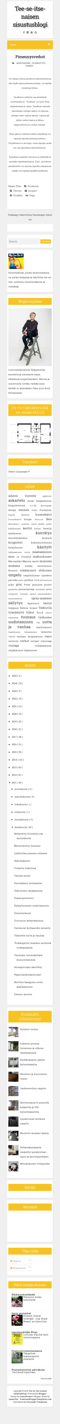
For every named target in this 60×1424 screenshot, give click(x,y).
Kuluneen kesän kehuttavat (32, 1298)
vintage (21, 645)
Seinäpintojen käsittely (28, 967)
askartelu (17, 500)
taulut (47, 603)
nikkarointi (29, 570)
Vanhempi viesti (42, 214)
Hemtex (28, 514)
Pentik (37, 580)
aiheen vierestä (25, 496)
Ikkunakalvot (22, 860)
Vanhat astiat (22, 875)
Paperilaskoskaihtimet (27, 974)
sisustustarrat (19, 598)
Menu (13, 45)
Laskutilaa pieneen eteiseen (30, 853)
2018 (14, 729)
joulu (42, 523)
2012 (14, 774)
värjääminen (16, 650)
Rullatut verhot (29, 1029)
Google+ (32, 190)
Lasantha (14, 1399)
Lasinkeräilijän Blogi (24, 1332)
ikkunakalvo (14, 524)
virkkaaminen (43, 645)
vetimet (35, 641)
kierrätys (44, 532)
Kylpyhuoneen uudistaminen (31, 905)
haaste (14, 514)
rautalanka (41, 589)
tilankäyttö (39, 63)
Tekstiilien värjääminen (28, 890)
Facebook (32, 186)
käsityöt (44, 547)
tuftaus (48, 612)
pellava (29, 580)
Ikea (49, 519)
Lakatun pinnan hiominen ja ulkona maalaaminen (32, 1048)
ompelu (15, 574)
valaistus (46, 631)
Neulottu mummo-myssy (34, 1133)
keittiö (28, 528)
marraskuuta (22, 796)
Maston (27, 561)
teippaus (14, 607)
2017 (14, 736)
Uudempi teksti (17, 214)
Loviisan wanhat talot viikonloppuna (35, 1336)
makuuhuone (23, 63)
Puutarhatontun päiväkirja (28, 1369)
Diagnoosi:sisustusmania (27, 1350)
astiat (31, 500)
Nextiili (14, 570)
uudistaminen (22, 621)
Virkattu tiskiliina (25, 868)
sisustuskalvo (45, 594)
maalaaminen (42, 552)
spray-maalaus (41, 598)
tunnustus (14, 617)
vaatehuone (16, 632)
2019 (14, 721)
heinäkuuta (22, 819)
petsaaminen (46, 580)
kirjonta (47, 537)
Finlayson (46, 510)
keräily (47, 528)
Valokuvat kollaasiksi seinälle (32, 927)
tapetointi (35, 603)
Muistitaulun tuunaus (27, 845)
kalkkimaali (15, 528)
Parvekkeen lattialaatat (28, 883)
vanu (48, 636)
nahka (31, 565)
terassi (33, 607)
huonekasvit (16, 519)
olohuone (45, 570)
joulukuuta (21, 788)
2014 (15, 759)
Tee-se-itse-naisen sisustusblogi (30, 16)
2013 (14, 767)
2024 (15, 683)
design (13, 510)
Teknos (24, 607)
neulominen (44, 565)
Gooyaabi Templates (37, 1402)
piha (12, 584)
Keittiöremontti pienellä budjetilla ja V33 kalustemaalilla (34, 1107)
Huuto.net (40, 519)
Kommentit (19, 1267)
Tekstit (16, 1261)
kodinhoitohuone (41, 542)
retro (49, 589)
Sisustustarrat (22, 913)
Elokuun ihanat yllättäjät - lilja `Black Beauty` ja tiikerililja (35, 1318)
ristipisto (14, 594)
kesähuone (22, 533)
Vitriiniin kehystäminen (28, 920)
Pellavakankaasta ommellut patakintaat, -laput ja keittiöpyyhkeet (34, 1152)
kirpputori (19, 542)
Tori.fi (40, 612)
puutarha (13, 589)
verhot (29, 66)
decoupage (46, 505)
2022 (14, 698)
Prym (28, 584)
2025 (14, 675)
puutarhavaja (26, 589)
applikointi (47, 496)
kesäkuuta (21, 827)
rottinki (25, 594)
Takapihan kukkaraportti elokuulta (31, 1356)
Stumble (17, 195)
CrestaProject (26, 1396)
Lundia (28, 552)
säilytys (17, 602)
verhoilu (14, 641)
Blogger (42, 1393)
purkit (48, 584)
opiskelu (46, 575)
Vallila (12, 636)
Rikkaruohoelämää (23, 1294)
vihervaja (46, 641)
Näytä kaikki (46, 1378)
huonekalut (43, 514)
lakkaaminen (16, 552)
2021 (14, 706)
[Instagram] (28, 32)
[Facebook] (24, 32)
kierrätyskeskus (25, 537)
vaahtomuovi (44, 627)
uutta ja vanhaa (30, 624)
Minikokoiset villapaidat (35, 1163)
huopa (29, 519)
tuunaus (29, 616)
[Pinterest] (32, 32)
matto (36, 561)
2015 (14, 752)
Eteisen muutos (23, 994)
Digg (31, 195)
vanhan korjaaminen (30, 636)
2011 (14, 782)
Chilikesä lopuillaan (24, 1372)
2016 (14, 744)
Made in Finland (20, 556)
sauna (34, 594)
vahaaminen (32, 632)
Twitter (17, 190)
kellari (38, 528)
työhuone (45, 617)
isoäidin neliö (30, 524)
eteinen (25, 510)
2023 (14, 690)
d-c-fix (35, 505)
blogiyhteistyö (19, 505)
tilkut (31, 612)
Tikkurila (45, 608)
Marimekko (15, 561)
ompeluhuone (32, 575)
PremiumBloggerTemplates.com (36, 1399)
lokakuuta (21, 804)
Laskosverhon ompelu (33, 1088)
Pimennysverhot (30, 56)
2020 (14, 713)
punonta (38, 584)
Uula (39, 622)
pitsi (20, 584)
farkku (36, 510)
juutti (49, 524)
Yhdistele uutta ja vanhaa (29, 935)
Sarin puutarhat (21, 1313)
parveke (13, 580)
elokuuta (20, 811)
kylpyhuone (22, 547)
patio (21, 580)
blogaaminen (44, 500)
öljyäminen (30, 650)
